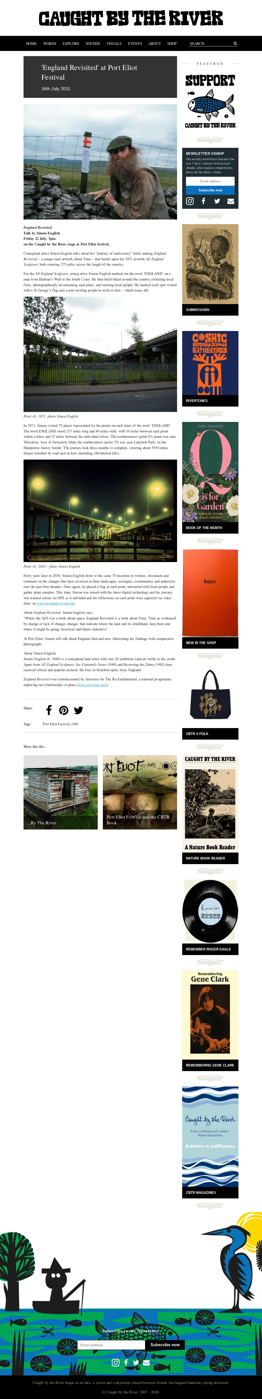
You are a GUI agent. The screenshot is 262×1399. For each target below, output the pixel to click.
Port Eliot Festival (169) (61, 723)
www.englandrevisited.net (56, 603)
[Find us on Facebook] (203, 201)
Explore (71, 43)
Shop (172, 43)
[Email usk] (231, 201)
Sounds (93, 43)
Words (49, 43)
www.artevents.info (92, 684)
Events (135, 43)
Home (31, 43)
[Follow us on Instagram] (190, 201)
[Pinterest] (64, 710)
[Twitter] (78, 710)
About (154, 43)
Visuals (114, 43)
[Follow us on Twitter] (217, 201)
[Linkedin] (93, 710)
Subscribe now (210, 190)
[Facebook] (49, 710)
